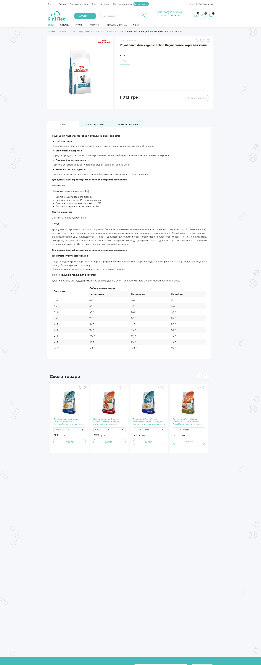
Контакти (105, 4)
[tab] (63, 124)
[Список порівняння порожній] (195, 16)
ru (190, 4)
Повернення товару (122, 4)
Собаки (65, 25)
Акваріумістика (116, 25)
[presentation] (199, 376)
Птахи (80, 25)
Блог (94, 4)
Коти (50, 25)
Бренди (62, 4)
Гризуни (95, 25)
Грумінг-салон (141, 4)
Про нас (51, 4)
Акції (136, 25)
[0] (203, 16)
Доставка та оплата (79, 4)
